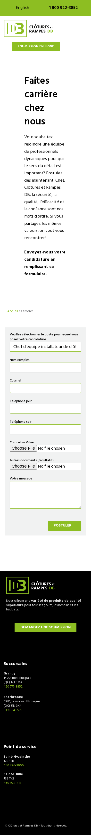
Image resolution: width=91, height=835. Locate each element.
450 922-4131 (13, 783)
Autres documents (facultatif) (32, 460)
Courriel (15, 380)
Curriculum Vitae (22, 442)
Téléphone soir (21, 422)
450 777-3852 (13, 686)
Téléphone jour (21, 401)
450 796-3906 (14, 765)
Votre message (21, 478)
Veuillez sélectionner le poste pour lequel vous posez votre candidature (44, 337)
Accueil (12, 311)
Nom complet (20, 360)
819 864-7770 (13, 710)
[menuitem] (22, 8)
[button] (84, 28)
